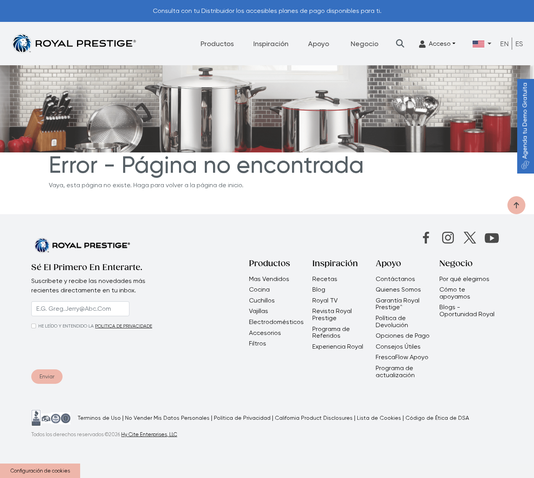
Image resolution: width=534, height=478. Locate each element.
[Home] (74, 43)
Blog (318, 289)
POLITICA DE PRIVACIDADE (123, 326)
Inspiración (271, 43)
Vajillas (258, 311)
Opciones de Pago (403, 335)
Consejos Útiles (398, 346)
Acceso (440, 43)
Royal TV (325, 300)
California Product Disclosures (314, 418)
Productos (217, 43)
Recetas (324, 279)
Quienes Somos (398, 289)
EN (504, 43)
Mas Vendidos (269, 279)
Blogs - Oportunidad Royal (467, 310)
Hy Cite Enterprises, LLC (149, 434)
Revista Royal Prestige (332, 314)
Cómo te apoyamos (454, 293)
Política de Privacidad (242, 418)
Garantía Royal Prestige (397, 304)
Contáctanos (395, 279)
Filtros (257, 343)
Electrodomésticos (276, 322)
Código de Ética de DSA (437, 418)
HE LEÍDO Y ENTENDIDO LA (66, 326)
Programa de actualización (395, 371)
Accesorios (265, 333)
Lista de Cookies (379, 418)
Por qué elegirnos (464, 279)
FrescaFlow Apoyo (402, 357)
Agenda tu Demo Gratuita (525, 121)
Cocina (259, 289)
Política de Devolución (392, 321)
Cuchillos (262, 300)
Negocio (364, 43)
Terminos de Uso (99, 418)
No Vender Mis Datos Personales (167, 418)
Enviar (46, 376)
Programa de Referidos (331, 332)
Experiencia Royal (337, 346)
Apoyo (318, 43)
